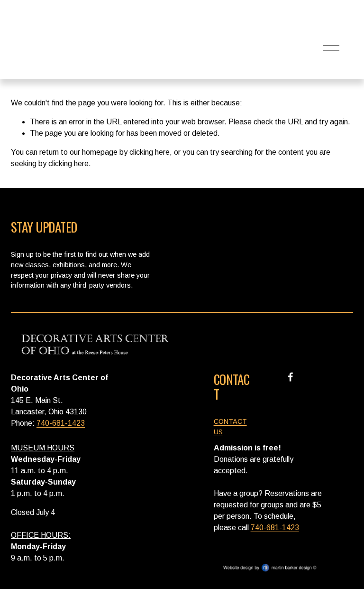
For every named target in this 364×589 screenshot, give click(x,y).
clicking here (149, 152)
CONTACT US (230, 427)
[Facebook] (290, 377)
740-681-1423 (60, 423)
